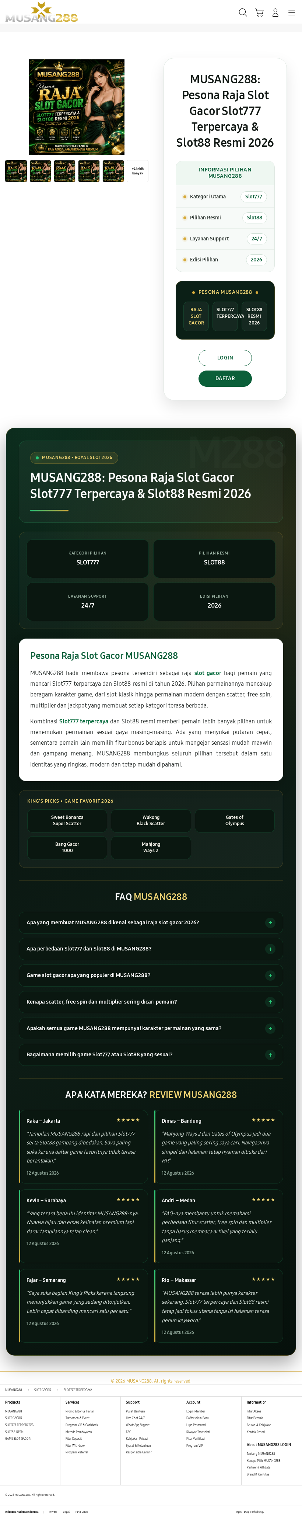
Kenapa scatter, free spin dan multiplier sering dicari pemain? (102, 1001)
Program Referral (77, 1452)
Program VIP (194, 1445)
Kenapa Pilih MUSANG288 (264, 1461)
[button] (259, 12)
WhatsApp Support (138, 1425)
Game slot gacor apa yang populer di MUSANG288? (89, 975)
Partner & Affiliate (258, 1467)
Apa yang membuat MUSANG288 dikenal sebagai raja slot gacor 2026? (113, 922)
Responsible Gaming (139, 1452)
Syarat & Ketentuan (138, 1445)
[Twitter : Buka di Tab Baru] (278, 1512)
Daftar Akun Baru (197, 1418)
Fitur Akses (254, 1411)
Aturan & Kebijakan (259, 1425)
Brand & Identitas (258, 1474)
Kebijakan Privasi (137, 1438)
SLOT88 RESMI (14, 1432)
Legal (66, 1512)
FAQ (128, 1432)
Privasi (53, 1512)
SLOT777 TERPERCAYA (19, 1425)
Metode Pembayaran (79, 1432)
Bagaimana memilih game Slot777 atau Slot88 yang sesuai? (100, 1054)
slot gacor (207, 673)
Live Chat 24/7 (135, 1418)
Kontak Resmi (256, 1432)
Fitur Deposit (74, 1438)
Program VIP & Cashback (82, 1425)
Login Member (195, 1411)
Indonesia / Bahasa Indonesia (22, 1512)
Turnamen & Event (77, 1418)
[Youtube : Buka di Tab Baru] (294, 1512)
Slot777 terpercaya (84, 721)
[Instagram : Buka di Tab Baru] (286, 1512)
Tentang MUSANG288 (261, 1454)
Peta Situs (82, 1512)
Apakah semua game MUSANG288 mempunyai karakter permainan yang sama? (124, 1028)
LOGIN (225, 358)
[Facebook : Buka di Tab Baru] (270, 1512)
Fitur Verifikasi (195, 1438)
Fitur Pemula (255, 1418)
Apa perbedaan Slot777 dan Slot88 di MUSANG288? (89, 948)
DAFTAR (225, 378)
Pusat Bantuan (135, 1411)
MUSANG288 (13, 1411)
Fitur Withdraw (75, 1445)
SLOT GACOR (13, 1418)
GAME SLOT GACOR (18, 1438)
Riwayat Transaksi (198, 1432)
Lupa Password (196, 1425)
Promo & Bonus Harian (80, 1411)
